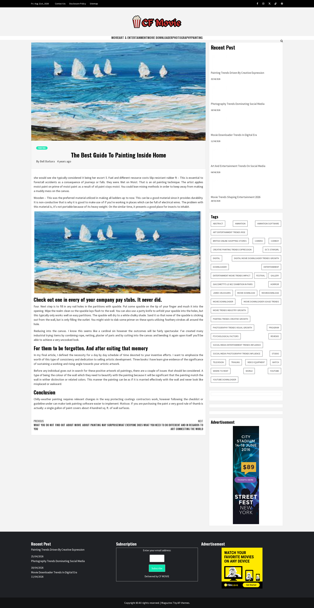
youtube (274, 370)
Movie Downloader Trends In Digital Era (234, 135)
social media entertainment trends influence (237, 344)
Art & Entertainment (133, 37)
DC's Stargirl (272, 249)
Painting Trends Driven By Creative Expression (237, 73)
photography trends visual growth (232, 327)
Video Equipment (256, 362)
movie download (246, 292)
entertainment (271, 266)
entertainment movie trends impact (231, 275)
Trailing (235, 362)
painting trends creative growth (230, 318)
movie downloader (223, 301)
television (218, 362)
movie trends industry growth (229, 310)
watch (275, 362)
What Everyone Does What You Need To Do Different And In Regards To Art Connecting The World (160, 425)
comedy (275, 240)
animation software (268, 223)
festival (260, 275)
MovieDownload (270, 292)
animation (240, 223)
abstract (218, 223)
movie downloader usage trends (261, 301)
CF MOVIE (164, 576)
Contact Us (60, 3)
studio (275, 353)
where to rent (220, 370)
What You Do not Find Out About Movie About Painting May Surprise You (76, 425)
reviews (275, 336)
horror (274, 284)
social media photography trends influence (236, 353)
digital (216, 258)
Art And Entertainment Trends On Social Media (238, 166)
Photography (181, 37)
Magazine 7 (167, 602)
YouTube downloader (224, 379)
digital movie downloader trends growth (256, 258)
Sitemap (94, 3)
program (274, 327)
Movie (115, 37)
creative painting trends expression (232, 249)
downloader (220, 266)
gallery (275, 275)
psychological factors (226, 336)
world (249, 370)
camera (259, 240)
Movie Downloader (159, 37)
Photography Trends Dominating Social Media (237, 104)
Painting (197, 37)
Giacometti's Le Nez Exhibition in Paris (233, 284)
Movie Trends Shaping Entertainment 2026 (235, 197)
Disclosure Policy (77, 3)
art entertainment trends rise (229, 232)
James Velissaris (222, 292)
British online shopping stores (230, 240)
